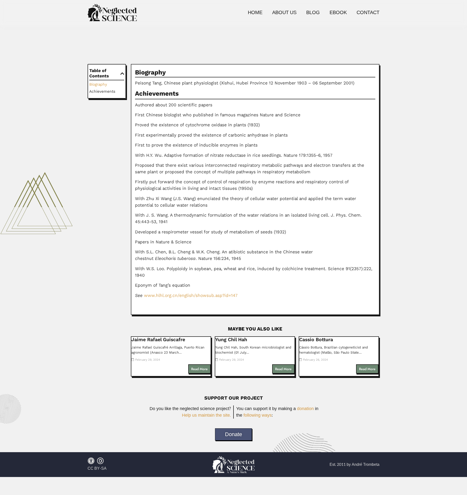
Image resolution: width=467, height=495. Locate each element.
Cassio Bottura (316, 339)
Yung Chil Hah (231, 339)
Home (255, 12)
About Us (284, 12)
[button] (122, 73)
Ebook (338, 12)
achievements (102, 91)
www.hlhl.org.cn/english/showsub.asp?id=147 (191, 295)
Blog (313, 12)
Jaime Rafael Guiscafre (158, 339)
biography (98, 84)
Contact (368, 12)
